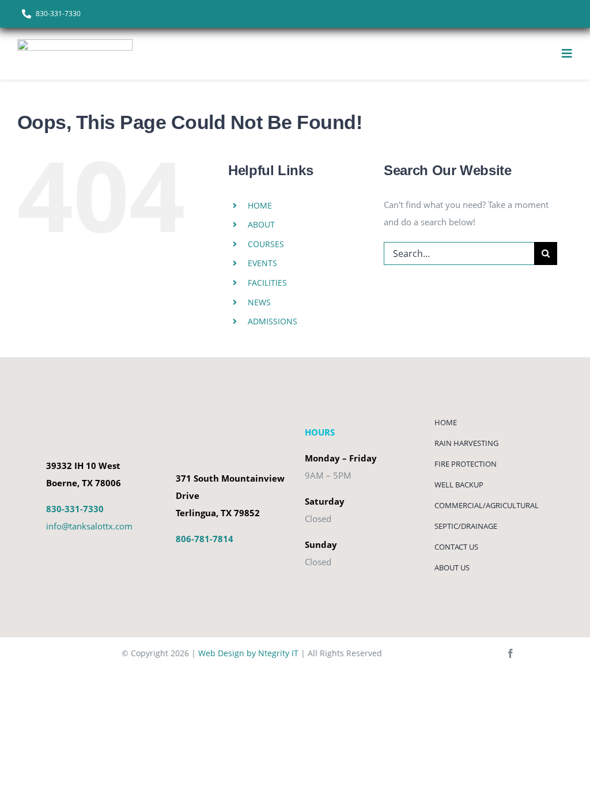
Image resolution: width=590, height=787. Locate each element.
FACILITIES (267, 282)
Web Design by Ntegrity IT (248, 653)
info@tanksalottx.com (89, 526)
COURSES (266, 244)
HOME (260, 205)
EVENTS (262, 263)
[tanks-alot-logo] (75, 43)
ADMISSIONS (272, 321)
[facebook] (510, 653)
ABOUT (261, 224)
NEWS (259, 302)
